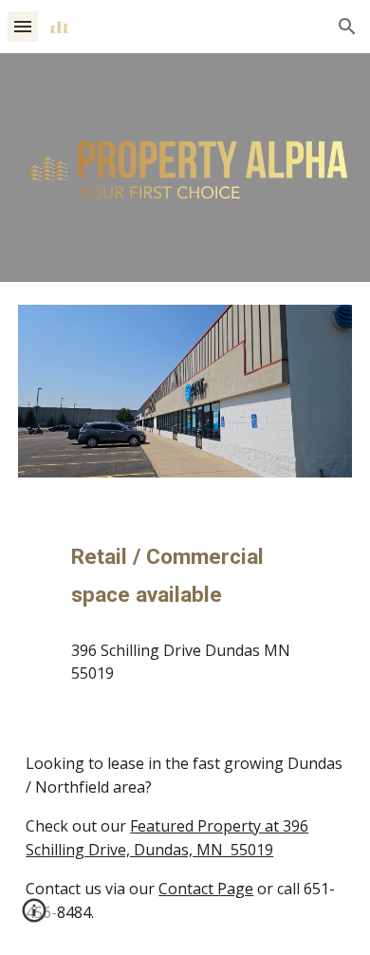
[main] (185, 574)
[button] (23, 26)
